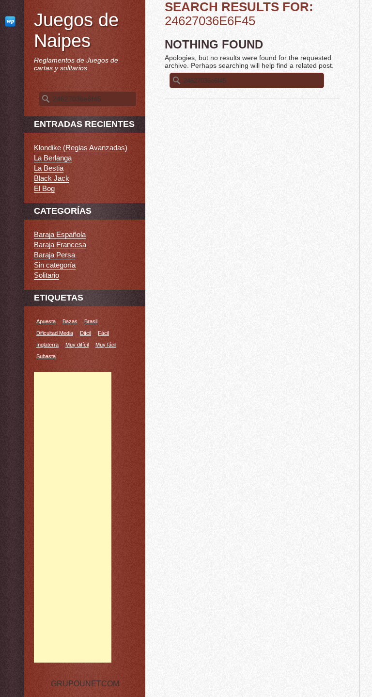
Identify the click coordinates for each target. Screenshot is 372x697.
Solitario (46, 275)
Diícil (85, 333)
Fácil (103, 333)
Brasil (90, 321)
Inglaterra (47, 345)
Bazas (70, 321)
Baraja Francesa (60, 244)
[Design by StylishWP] (12, 21)
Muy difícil (77, 345)
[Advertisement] (72, 517)
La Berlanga (53, 158)
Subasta (46, 356)
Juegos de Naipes (76, 30)
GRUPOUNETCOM (85, 677)
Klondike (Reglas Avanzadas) (80, 147)
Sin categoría (55, 265)
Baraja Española (60, 234)
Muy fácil (105, 345)
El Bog (44, 188)
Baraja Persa (54, 255)
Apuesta (46, 321)
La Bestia (48, 168)
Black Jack (51, 178)
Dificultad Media (54, 333)
